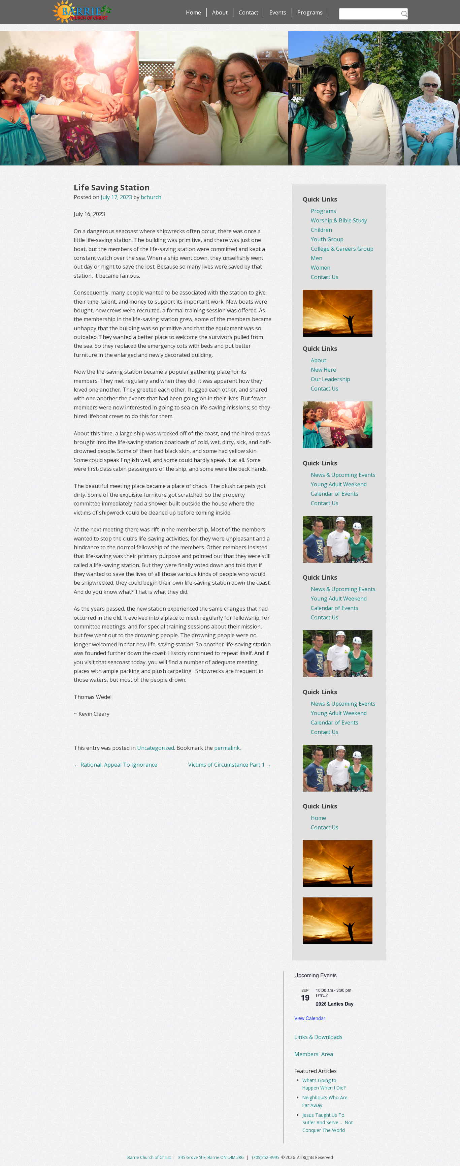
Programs (310, 12)
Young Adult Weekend (339, 484)
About (220, 12)
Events (277, 12)
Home (193, 12)
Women (320, 267)
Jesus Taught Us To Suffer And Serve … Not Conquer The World (327, 1122)
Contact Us (324, 277)
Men (316, 258)
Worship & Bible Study (339, 220)
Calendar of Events (334, 493)
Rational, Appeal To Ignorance (115, 764)
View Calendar (309, 1018)
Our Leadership (330, 379)
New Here (323, 369)
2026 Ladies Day (335, 1003)
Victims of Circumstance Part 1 (229, 764)
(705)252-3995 (265, 1157)
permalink (227, 747)
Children (321, 230)
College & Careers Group (342, 248)
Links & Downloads (318, 1037)
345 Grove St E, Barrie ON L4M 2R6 (211, 1157)
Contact (248, 12)
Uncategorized (155, 747)
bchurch (151, 197)
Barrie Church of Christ (149, 1157)
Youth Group (327, 239)
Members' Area (313, 1054)
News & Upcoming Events (343, 475)
